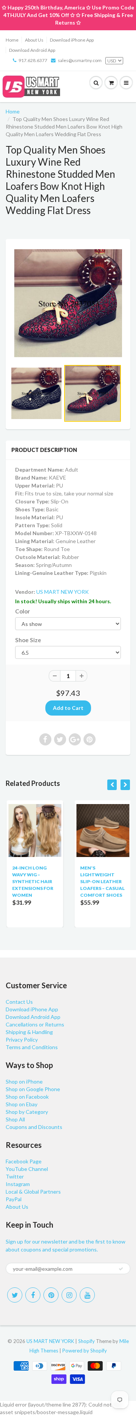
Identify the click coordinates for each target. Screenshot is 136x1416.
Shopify (86, 1341)
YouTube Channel (27, 1169)
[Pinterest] (51, 1295)
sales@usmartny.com (80, 60)
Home (12, 40)
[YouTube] (87, 1295)
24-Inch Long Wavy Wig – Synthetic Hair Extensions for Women (32, 881)
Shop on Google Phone (33, 1089)
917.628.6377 (33, 60)
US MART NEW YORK (62, 591)
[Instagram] (69, 1295)
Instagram (18, 1184)
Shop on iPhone (24, 1081)
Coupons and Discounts (34, 1127)
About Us (34, 40)
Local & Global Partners (33, 1191)
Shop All (15, 1119)
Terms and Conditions (32, 1047)
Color (22, 611)
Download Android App (32, 50)
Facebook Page (24, 1161)
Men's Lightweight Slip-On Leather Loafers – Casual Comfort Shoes (101, 881)
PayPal (14, 1199)
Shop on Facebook (27, 1096)
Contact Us (19, 1001)
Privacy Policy (22, 1039)
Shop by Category (27, 1112)
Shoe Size (28, 640)
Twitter (15, 1176)
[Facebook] (32, 1295)
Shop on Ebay (21, 1104)
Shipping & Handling (29, 1032)
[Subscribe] (121, 1269)
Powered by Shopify (84, 1351)
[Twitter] (14, 1295)
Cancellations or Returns (35, 1024)
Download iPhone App (72, 40)
